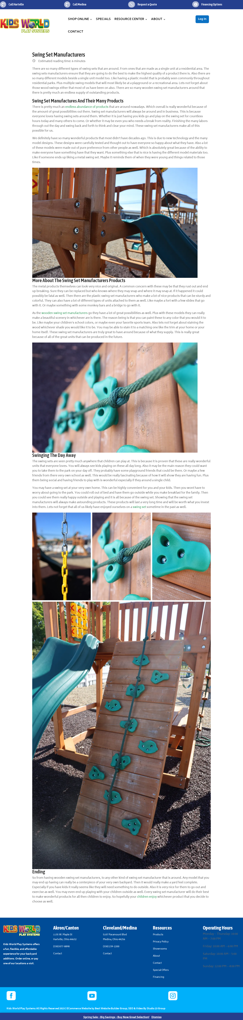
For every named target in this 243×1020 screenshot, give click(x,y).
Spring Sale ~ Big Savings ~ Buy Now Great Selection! (116, 1017)
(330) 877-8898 (61, 947)
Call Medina (79, 4)
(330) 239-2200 (111, 947)
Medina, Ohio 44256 (114, 939)
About (156, 19)
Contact (75, 32)
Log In (202, 19)
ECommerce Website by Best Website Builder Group (97, 1009)
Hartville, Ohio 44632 (65, 939)
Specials (103, 19)
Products (158, 935)
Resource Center (129, 19)
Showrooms (160, 949)
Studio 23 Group (156, 1009)
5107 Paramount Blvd (115, 935)
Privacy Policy (161, 942)
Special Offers (161, 970)
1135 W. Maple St (62, 935)
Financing (158, 977)
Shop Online (78, 19)
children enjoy (147, 897)
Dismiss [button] (156, 1017)
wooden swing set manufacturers (64, 313)
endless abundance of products (87, 107)
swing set (140, 507)
